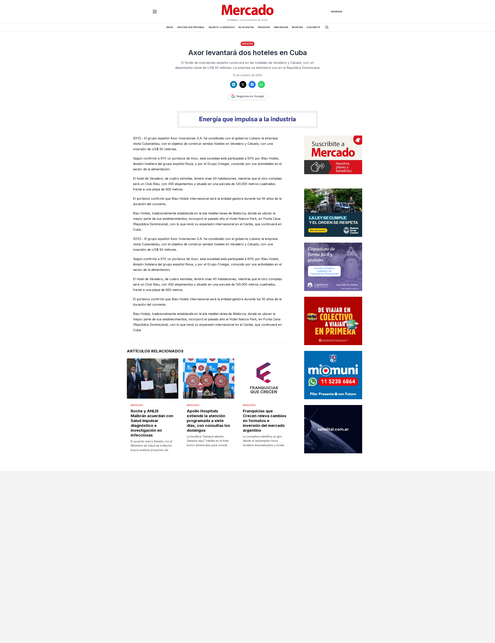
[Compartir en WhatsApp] (261, 84)
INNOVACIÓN (281, 27)
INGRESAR (336, 11)
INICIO (169, 27)
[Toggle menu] (154, 11)
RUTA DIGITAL (246, 27)
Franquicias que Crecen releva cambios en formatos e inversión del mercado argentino (264, 421)
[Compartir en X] (242, 84)
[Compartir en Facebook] (252, 84)
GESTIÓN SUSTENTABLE (190, 27)
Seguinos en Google (250, 96)
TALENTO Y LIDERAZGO (221, 27)
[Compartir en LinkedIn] (233, 84)
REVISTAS (297, 27)
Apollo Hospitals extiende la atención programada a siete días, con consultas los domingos (208, 421)
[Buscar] (326, 27)
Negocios (247, 44)
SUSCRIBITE (313, 27)
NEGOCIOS (264, 27)
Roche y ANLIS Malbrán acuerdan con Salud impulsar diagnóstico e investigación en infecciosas (152, 423)
